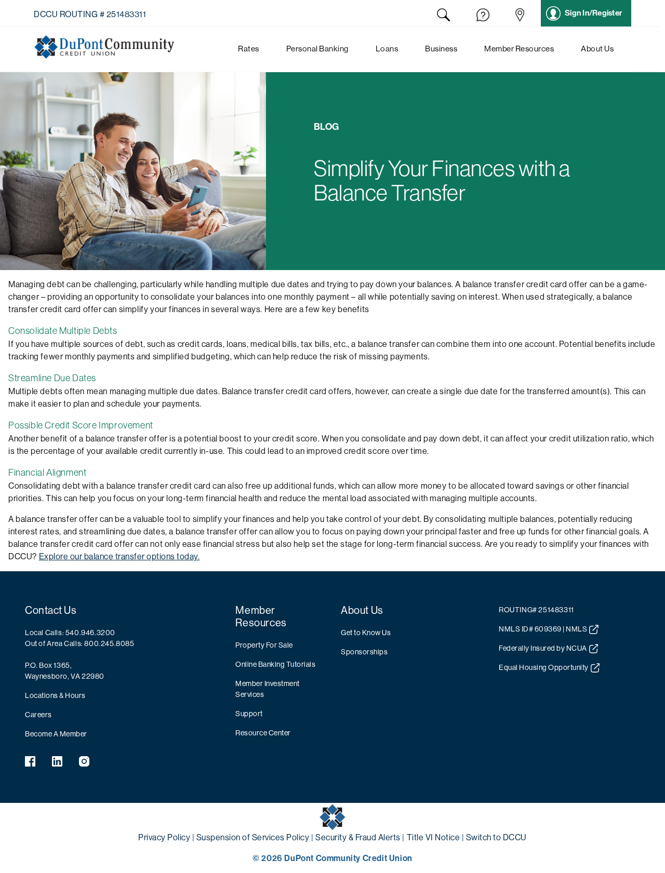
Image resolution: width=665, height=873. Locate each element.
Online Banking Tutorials (275, 664)
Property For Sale (264, 645)
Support (249, 713)
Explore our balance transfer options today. (119, 556)
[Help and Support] (482, 16)
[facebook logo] (30, 763)
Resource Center (263, 733)
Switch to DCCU (496, 837)
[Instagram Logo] (84, 763)
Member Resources (260, 617)
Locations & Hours (55, 695)
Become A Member (56, 734)
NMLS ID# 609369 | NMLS (543, 629)
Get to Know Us (366, 632)
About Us (362, 610)
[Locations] (519, 16)
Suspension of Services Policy (253, 837)
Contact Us (50, 610)
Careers (38, 714)
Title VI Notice (433, 837)
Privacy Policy (164, 837)
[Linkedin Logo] (57, 763)
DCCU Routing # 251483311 (90, 14)
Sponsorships (364, 652)
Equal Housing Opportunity (544, 667)
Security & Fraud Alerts (358, 837)
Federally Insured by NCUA (543, 648)
